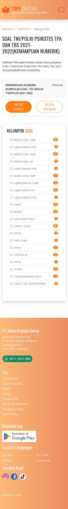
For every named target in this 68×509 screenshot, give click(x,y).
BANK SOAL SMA (25, 140)
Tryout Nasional (12, 383)
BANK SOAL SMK (25, 154)
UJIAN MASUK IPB (25, 168)
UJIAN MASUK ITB (25, 197)
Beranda (7, 29)
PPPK (17, 262)
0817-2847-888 (19, 359)
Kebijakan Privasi (12, 409)
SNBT (17, 204)
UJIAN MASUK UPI (25, 147)
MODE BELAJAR (49, 107)
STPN (17, 233)
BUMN (18, 212)
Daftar (6, 388)
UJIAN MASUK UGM (26, 183)
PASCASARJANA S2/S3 (27, 276)
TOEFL (18, 269)
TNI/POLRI (23, 29)
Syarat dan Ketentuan (15, 404)
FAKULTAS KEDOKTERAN (30, 283)
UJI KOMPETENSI (24, 219)
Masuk (6, 394)
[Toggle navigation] (61, 9)
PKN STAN (20, 240)
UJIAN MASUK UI (24, 190)
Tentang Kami (10, 378)
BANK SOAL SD (23, 161)
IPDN (17, 247)
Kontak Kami (10, 399)
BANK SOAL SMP (25, 176)
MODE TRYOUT (18, 107)
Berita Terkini (10, 414)
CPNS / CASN (22, 226)
